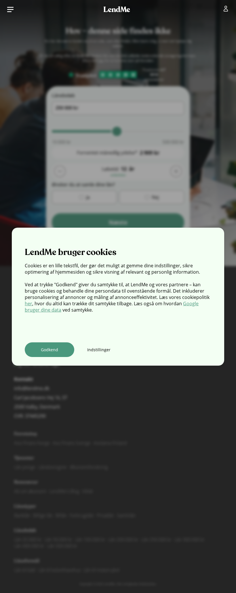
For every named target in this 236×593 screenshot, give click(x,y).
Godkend (49, 349)
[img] (227, 10)
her (28, 303)
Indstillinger (99, 349)
